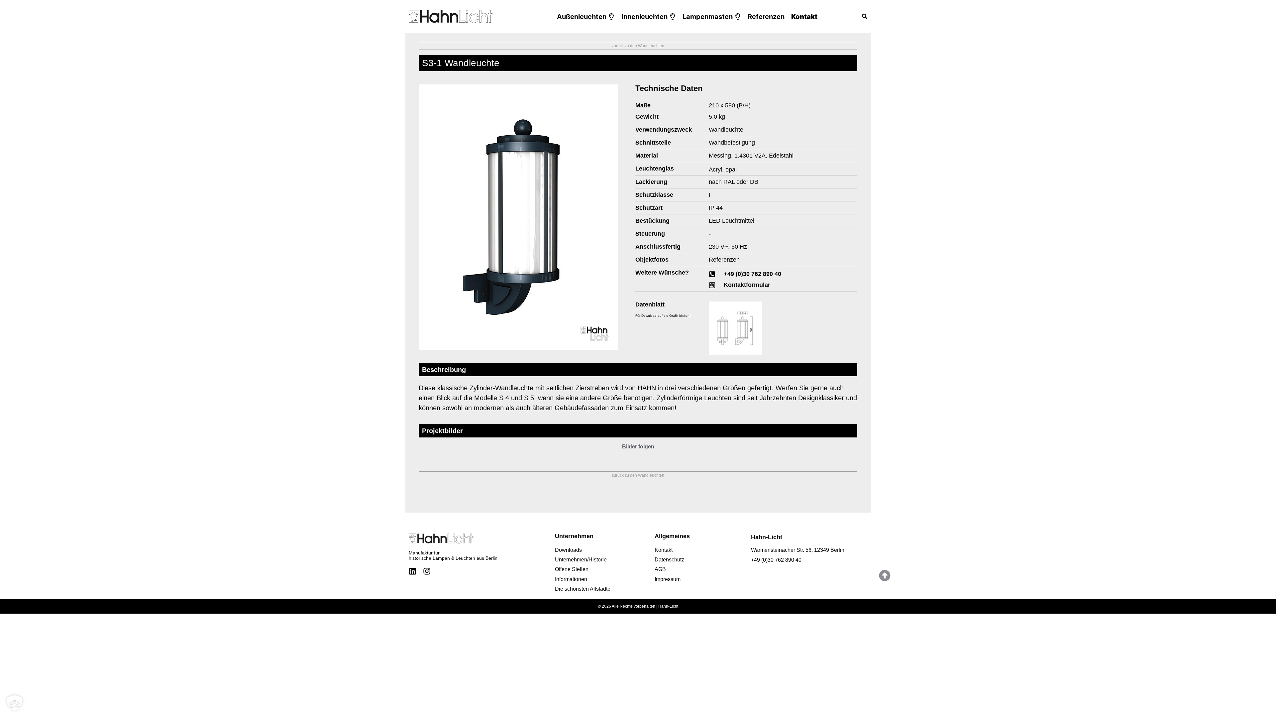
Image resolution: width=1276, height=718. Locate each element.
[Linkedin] (412, 571)
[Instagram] (427, 571)
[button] (586, 16)
